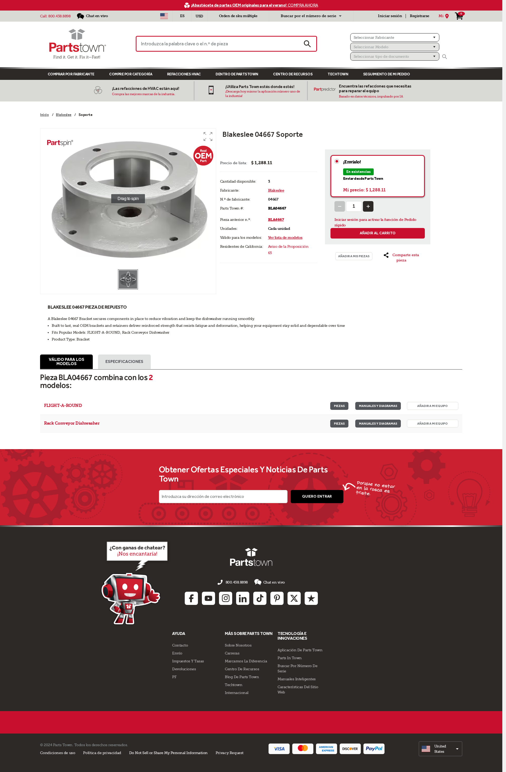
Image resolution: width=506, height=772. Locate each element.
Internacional (237, 693)
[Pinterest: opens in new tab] (277, 598)
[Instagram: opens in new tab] (225, 598)
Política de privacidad (102, 753)
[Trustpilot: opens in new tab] (311, 598)
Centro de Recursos (293, 74)
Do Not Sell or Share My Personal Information (168, 753)
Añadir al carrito (378, 233)
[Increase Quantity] (368, 206)
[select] (440, 748)
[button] (208, 136)
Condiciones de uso (57, 753)
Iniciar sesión (390, 16)
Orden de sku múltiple (238, 16)
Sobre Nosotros (238, 645)
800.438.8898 (59, 16)
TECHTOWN (338, 74)
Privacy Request (230, 753)
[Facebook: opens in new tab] (191, 598)
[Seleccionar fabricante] (394, 37)
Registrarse (419, 16)
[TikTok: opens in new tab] (259, 598)
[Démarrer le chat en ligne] (136, 582)
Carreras (232, 653)
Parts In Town (290, 658)
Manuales (378, 406)
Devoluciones (184, 669)
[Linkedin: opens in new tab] (242, 598)
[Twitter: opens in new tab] (294, 598)
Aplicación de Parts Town (300, 650)
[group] (128, 199)
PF (174, 677)
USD (199, 16)
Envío (177, 653)
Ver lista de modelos (285, 237)
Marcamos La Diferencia (246, 661)
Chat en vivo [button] (274, 582)
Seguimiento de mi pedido (386, 74)
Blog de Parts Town (242, 677)
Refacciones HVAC (184, 74)
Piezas (339, 406)
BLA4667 (276, 219)
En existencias (358, 171)
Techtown (233, 685)
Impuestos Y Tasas (188, 661)
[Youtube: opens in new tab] (208, 598)
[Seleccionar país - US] (164, 16)
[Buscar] (445, 57)
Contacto (180, 645)
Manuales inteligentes (297, 679)
